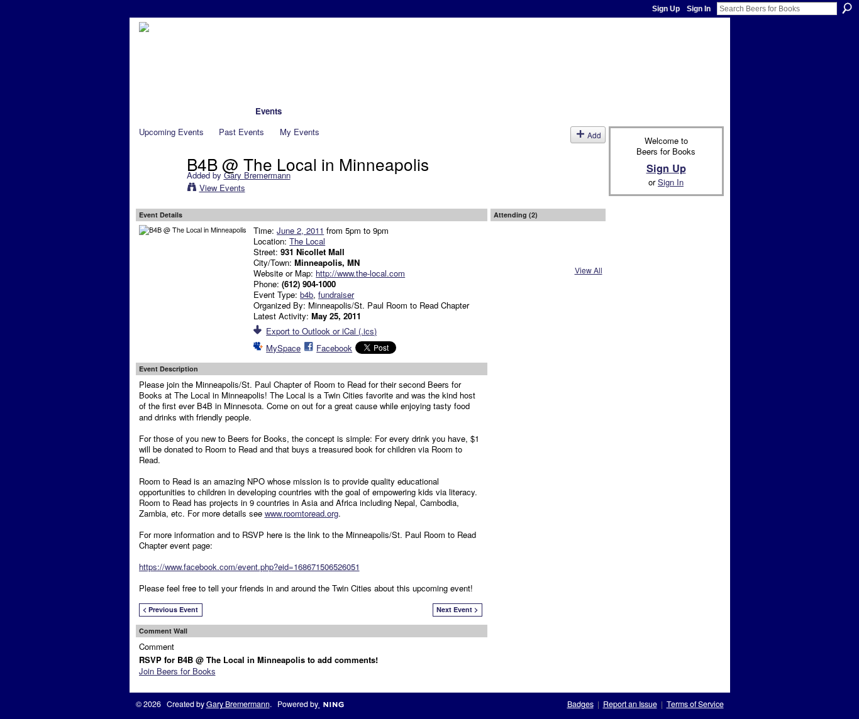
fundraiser (336, 294)
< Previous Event (170, 609)
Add (594, 134)
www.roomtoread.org (301, 513)
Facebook (334, 348)
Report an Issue (630, 704)
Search (847, 8)
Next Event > (457, 609)
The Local (307, 241)
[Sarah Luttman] (514, 252)
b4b (306, 294)
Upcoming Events (171, 132)
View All (588, 270)
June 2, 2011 (300, 230)
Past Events (241, 132)
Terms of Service (695, 704)
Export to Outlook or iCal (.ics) (321, 331)
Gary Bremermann (257, 175)
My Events (299, 132)
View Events (222, 188)
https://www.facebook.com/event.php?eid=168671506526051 (249, 567)
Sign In (699, 8)
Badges (580, 704)
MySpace (283, 348)
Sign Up (666, 8)
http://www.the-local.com (360, 273)
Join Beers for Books (177, 671)
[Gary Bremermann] (159, 189)
